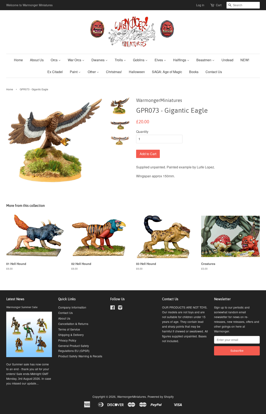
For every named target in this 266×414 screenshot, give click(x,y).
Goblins (139, 60)
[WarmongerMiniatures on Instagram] (120, 308)
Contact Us (214, 71)
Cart (219, 5)
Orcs (54, 60)
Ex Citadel (55, 71)
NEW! (244, 60)
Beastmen (204, 60)
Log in (200, 5)
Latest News (15, 299)
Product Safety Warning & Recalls (80, 356)
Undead (227, 60)
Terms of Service (69, 329)
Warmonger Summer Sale (22, 307)
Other (92, 71)
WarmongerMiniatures (131, 396)
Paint (74, 71)
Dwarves (98, 60)
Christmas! (114, 71)
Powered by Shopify (161, 396)
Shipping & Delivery (71, 335)
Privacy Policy (67, 340)
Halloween (137, 71)
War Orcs (75, 60)
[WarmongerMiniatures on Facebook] (112, 308)
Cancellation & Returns (73, 324)
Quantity (142, 131)
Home (18, 60)
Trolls (119, 60)
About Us (37, 60)
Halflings (180, 60)
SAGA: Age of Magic (167, 71)
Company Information (72, 307)
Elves (159, 60)
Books (193, 71)
